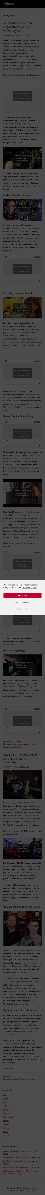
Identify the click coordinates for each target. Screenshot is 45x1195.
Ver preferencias (22, 609)
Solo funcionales (22, 602)
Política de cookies (29, 588)
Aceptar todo (22, 595)
